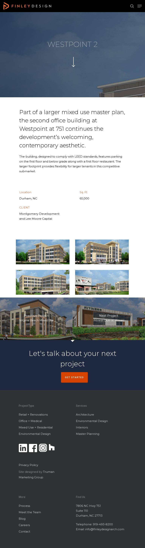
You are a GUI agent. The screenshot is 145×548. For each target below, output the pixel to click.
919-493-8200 (103, 524)
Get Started (74, 377)
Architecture (85, 414)
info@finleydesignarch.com (104, 529)
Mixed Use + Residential (36, 427)
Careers (24, 525)
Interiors (82, 427)
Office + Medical (30, 421)
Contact (24, 531)
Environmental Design (35, 434)
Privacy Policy (28, 465)
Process (24, 506)
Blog (22, 518)
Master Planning (87, 434)
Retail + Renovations (33, 414)
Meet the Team (30, 512)
